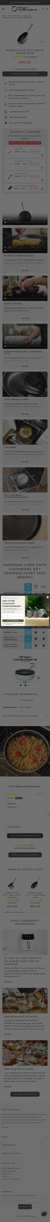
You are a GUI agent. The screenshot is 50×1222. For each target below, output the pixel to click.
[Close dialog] (48, 597)
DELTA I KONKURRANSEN (13, 620)
